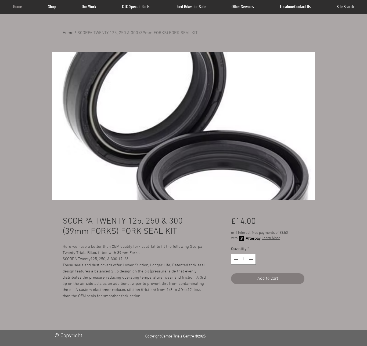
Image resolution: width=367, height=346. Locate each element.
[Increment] (251, 259)
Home (68, 33)
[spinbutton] (243, 259)
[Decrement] (235, 259)
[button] (243, 7)
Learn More (271, 238)
